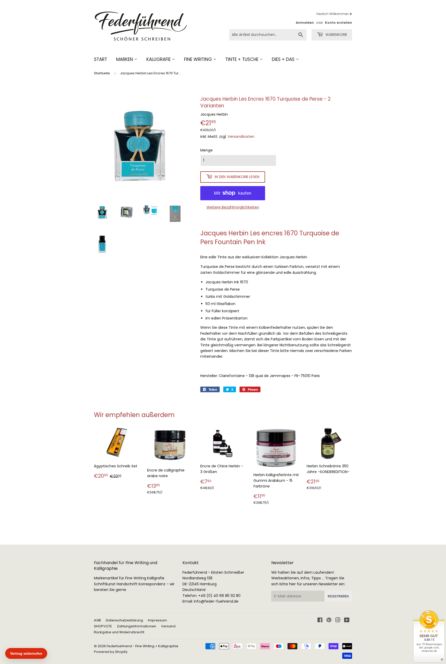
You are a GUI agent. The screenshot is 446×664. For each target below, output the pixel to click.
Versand (168, 626)
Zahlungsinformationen (136, 626)
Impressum (157, 620)
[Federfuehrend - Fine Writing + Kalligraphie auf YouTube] (346, 620)
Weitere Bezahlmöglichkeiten (232, 207)
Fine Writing (198, 59)
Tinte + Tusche (242, 59)
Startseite (102, 73)
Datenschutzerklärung (124, 620)
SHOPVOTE (103, 626)
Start (100, 59)
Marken (125, 59)
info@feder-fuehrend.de (216, 601)
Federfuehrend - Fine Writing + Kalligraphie (142, 646)
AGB (97, 620)
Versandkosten (241, 136)
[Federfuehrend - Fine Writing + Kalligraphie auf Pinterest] (329, 620)
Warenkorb (335, 34)
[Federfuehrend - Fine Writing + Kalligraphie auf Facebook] (320, 620)
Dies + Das (284, 59)
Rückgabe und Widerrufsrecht (119, 632)
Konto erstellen (338, 23)
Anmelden (305, 23)
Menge (206, 150)
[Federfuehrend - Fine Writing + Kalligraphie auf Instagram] (337, 620)
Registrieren (338, 596)
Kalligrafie (159, 59)
